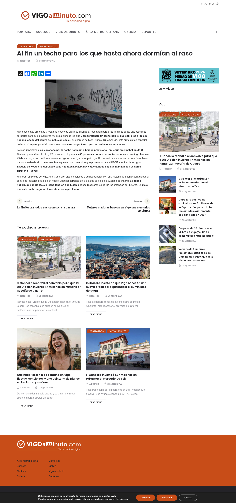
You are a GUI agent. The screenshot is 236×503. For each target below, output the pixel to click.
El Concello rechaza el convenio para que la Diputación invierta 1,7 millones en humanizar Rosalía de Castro (49, 287)
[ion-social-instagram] (210, 3)
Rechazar (167, 497)
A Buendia (25, 387)
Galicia (130, 32)
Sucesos (43, 32)
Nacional (21, 471)
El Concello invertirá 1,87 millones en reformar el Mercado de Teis (111, 377)
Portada (24, 32)
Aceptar (145, 497)
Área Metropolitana (102, 32)
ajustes (124, 499)
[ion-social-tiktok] (217, 4)
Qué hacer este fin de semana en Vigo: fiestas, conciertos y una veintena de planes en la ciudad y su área (48, 378)
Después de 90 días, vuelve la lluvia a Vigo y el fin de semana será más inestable (196, 231)
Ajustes (188, 497)
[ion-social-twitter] (205, 3)
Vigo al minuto (68, 32)
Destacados (27, 46)
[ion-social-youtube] (213, 3)
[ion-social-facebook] (201, 3)
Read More (27, 318)
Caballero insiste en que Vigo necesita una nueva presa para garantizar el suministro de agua (116, 287)
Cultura (21, 476)
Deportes (149, 32)
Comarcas (54, 460)
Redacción (25, 60)
